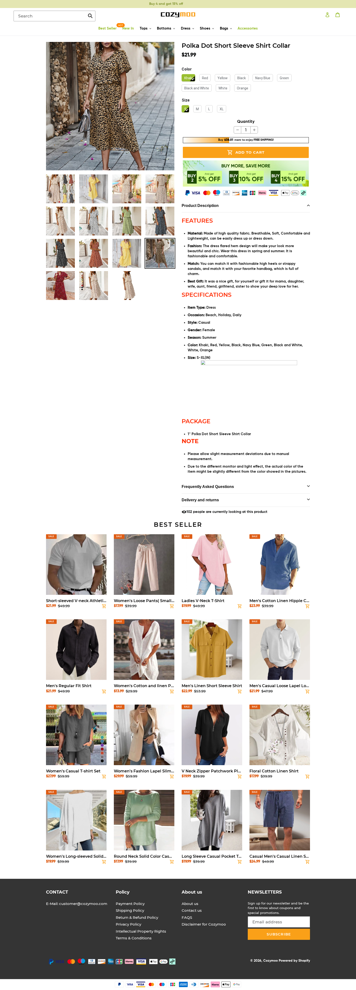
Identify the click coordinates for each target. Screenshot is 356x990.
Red (205, 78)
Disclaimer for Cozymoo (204, 924)
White (222, 88)
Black (241, 78)
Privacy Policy (128, 924)
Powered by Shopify (294, 960)
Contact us (192, 910)
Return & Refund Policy (137, 917)
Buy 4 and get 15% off (166, 4)
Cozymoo (270, 960)
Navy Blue (262, 78)
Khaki (188, 78)
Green (284, 78)
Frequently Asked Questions (208, 487)
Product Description (200, 206)
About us (190, 903)
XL (222, 109)
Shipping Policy (130, 910)
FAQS (187, 917)
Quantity (246, 122)
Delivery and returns (200, 500)
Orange (242, 88)
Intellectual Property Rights (141, 931)
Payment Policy (130, 903)
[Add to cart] (104, 607)
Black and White (196, 88)
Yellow (222, 78)
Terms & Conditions (134, 938)
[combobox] (54, 16)
